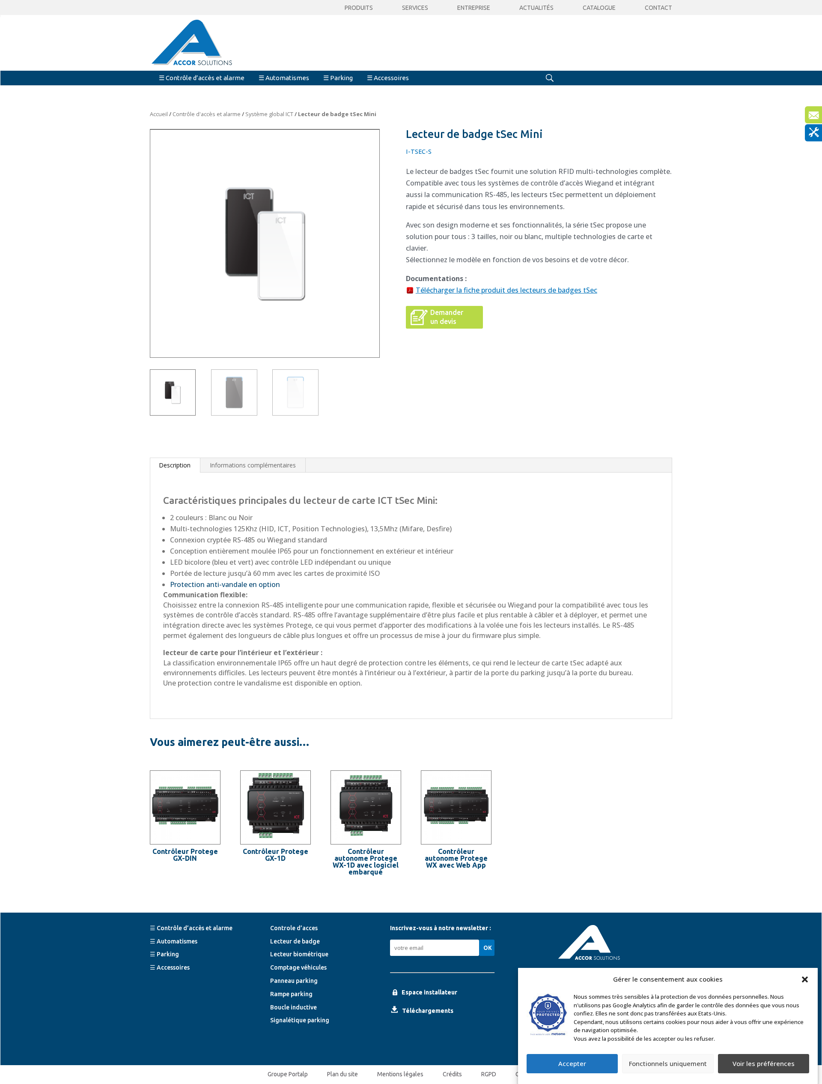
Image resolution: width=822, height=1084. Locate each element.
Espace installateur (429, 992)
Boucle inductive (293, 1007)
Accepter (572, 1064)
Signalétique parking (299, 1020)
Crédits (452, 1074)
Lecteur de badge (295, 941)
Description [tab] (175, 465)
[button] (805, 979)
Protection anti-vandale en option (225, 584)
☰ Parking (338, 77)
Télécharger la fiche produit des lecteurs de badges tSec (506, 290)
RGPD (488, 1074)
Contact (658, 8)
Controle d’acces (294, 928)
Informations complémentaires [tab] (253, 465)
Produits (359, 8)
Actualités (536, 8)
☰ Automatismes (284, 77)
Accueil (159, 114)
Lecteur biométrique (299, 954)
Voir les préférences (764, 1064)
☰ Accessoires (388, 77)
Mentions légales (400, 1074)
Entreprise (473, 8)
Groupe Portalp (288, 1074)
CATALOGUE (599, 8)
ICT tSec (396, 500)
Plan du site (342, 1074)
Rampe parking (291, 994)
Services (415, 8)
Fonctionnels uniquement (668, 1064)
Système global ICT (269, 114)
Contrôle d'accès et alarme (207, 114)
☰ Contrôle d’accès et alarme (201, 77)
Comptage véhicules (298, 967)
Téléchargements (427, 1010)
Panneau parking (294, 980)
